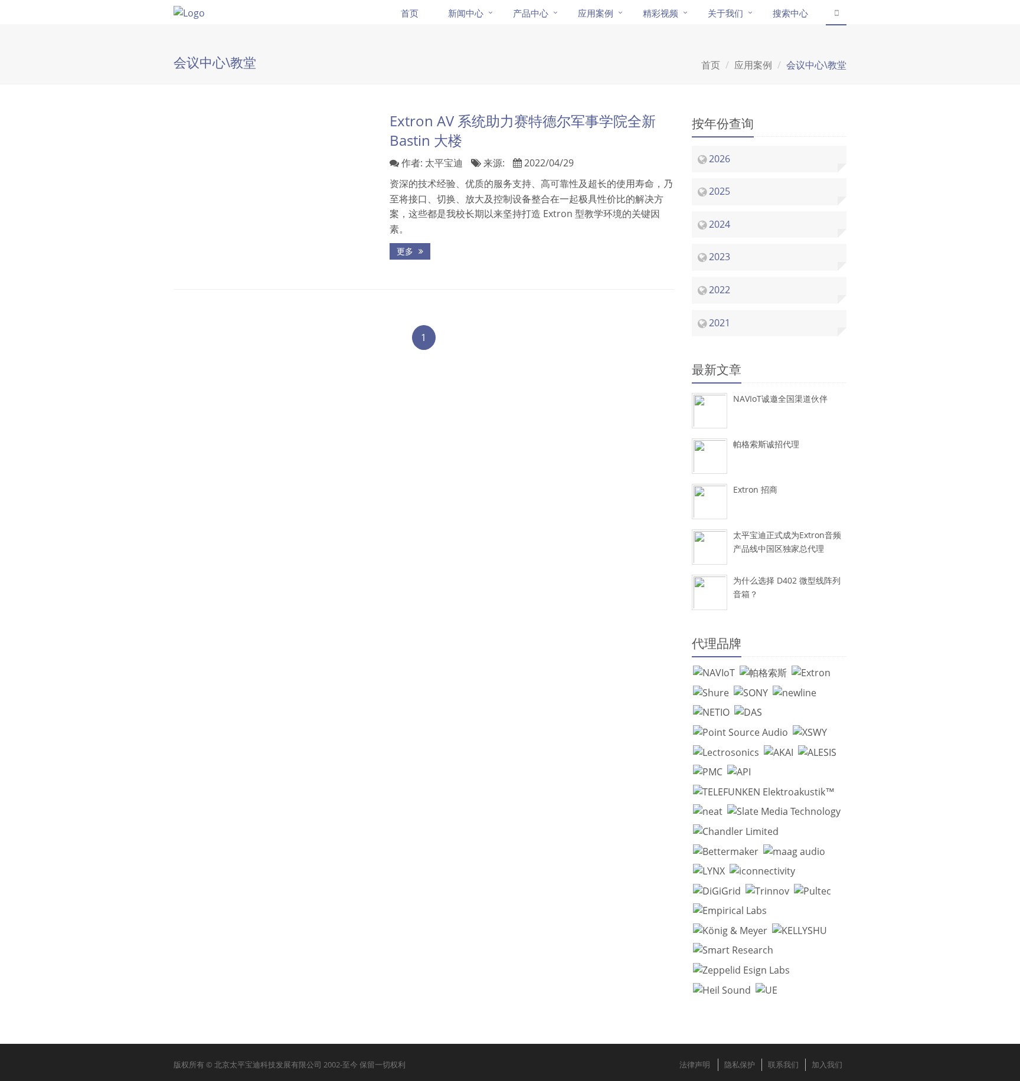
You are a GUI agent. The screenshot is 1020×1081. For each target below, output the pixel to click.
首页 (410, 13)
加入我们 (827, 1064)
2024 (719, 224)
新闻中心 (465, 13)
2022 (719, 289)
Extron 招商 (755, 489)
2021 (719, 322)
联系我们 (783, 1064)
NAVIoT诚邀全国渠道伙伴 (780, 398)
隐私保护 (739, 1064)
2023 (719, 256)
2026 (719, 158)
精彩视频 (660, 13)
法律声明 (694, 1064)
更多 (406, 251)
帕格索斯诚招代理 (766, 444)
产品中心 (530, 13)
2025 (719, 191)
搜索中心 (790, 13)
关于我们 (725, 13)
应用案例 (595, 13)
